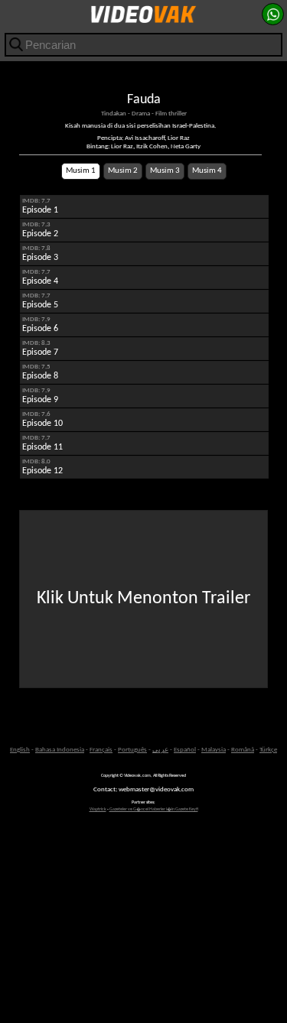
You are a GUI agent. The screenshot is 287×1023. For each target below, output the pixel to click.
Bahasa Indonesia (59, 749)
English (20, 749)
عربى (160, 749)
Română (242, 749)
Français (101, 749)
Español (185, 749)
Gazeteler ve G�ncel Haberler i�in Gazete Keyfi (153, 809)
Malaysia (213, 749)
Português (132, 749)
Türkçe (268, 749)
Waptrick (98, 809)
